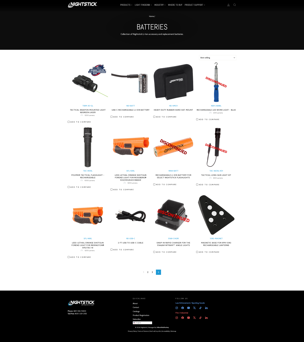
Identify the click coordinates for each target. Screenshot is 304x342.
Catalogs (136, 311)
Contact (136, 307)
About (135, 303)
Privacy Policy (132, 331)
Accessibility (166, 331)
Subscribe (137, 319)
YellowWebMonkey (163, 327)
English (138, 323)
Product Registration (141, 315)
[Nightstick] (82, 5)
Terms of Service (143, 331)
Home (151, 16)
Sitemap (173, 331)
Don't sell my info (155, 331)
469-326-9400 (79, 311)
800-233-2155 (81, 313)
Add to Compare (80, 122)
